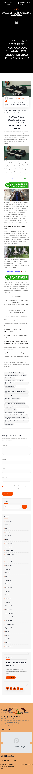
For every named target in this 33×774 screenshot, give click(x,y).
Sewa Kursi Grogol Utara (10, 409)
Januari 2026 (8, 547)
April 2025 (8, 580)
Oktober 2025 (8, 558)
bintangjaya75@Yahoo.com (19, 316)
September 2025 (9, 561)
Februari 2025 (8, 587)
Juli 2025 (7, 569)
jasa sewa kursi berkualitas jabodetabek (14, 372)
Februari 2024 (8, 606)
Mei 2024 (7, 594)
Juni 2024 (7, 591)
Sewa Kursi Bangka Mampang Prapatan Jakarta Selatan (15, 383)
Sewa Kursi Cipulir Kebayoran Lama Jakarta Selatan (15, 395)
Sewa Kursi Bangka (9, 377)
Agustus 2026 (8, 521)
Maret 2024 (8, 602)
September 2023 (9, 624)
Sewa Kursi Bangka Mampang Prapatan (14, 380)
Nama (4, 459)
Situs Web (4, 477)
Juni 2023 (7, 635)
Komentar (5, 445)
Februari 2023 (8, 646)
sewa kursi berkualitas (10, 386)
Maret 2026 (8, 539)
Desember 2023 (9, 613)
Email (4, 468)
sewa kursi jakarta (11, 100)
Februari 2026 (8, 543)
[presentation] (2, 743)
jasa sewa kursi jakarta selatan (11, 375)
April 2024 (8, 598)
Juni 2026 (7, 528)
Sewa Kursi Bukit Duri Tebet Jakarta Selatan (15, 388)
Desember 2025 (9, 550)
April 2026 (8, 536)
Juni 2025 (7, 572)
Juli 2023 (7, 631)
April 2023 (8, 642)
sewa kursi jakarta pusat (21, 100)
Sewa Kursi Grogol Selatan (11, 401)
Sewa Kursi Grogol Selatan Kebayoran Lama (15, 403)
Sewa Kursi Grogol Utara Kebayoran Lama (14, 412)
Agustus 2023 (8, 628)
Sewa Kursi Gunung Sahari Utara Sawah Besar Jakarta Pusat (15, 421)
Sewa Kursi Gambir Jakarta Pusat (12, 398)
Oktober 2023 (8, 620)
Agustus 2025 (8, 565)
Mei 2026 (7, 532)
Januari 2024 (8, 609)
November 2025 (9, 554)
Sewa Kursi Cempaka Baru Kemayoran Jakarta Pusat (15, 392)
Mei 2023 (7, 639)
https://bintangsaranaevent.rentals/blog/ (14, 353)
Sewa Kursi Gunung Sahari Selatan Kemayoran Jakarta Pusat (15, 418)
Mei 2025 (7, 576)
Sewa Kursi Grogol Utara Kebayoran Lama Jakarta (16, 414)
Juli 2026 (7, 525)
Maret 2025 (8, 583)
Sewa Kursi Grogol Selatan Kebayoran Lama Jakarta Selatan (15, 407)
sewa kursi (23, 375)
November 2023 (9, 617)
